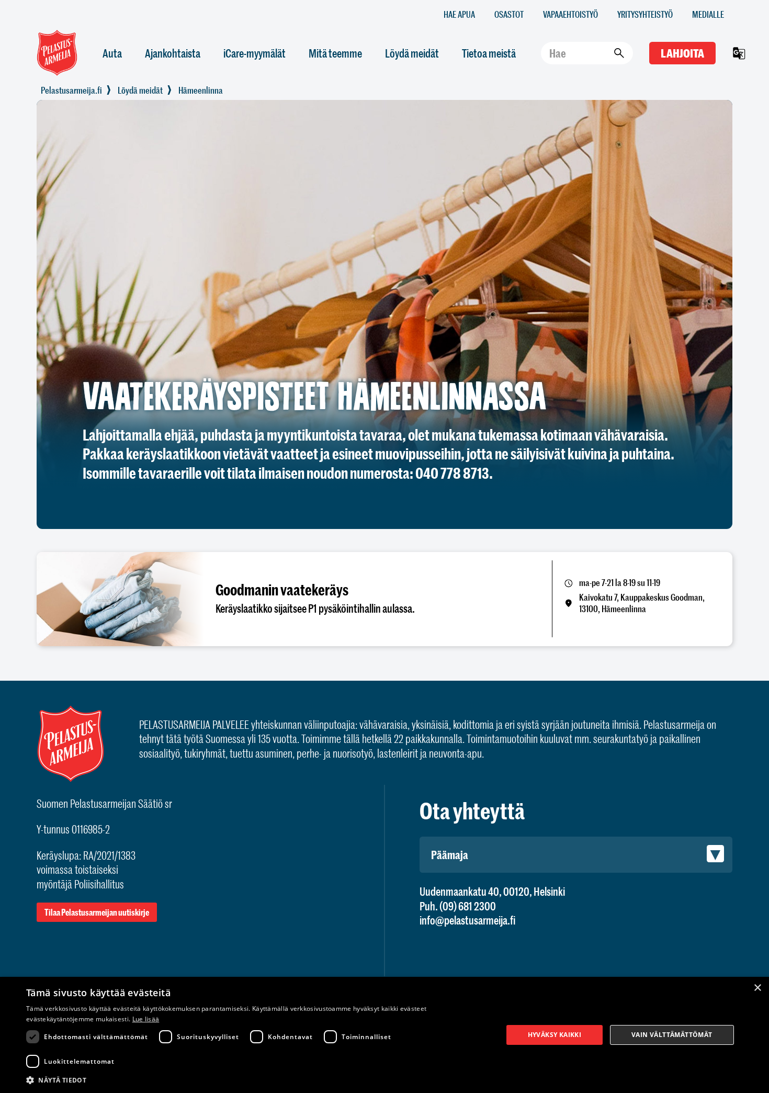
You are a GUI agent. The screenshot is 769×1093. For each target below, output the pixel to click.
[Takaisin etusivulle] (71, 90)
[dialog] (384, 1035)
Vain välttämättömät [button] (672, 1034)
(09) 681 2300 (467, 905)
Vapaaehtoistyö (570, 14)
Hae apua (459, 14)
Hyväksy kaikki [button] (555, 1034)
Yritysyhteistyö (645, 14)
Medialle (708, 14)
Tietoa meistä (489, 53)
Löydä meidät (412, 53)
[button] (257, 1079)
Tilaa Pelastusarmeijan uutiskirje (96, 912)
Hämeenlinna (200, 90)
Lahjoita (682, 53)
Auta (112, 53)
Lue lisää (146, 1019)
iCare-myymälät (254, 53)
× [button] (757, 988)
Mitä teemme (335, 53)
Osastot (509, 14)
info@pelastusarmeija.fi (467, 920)
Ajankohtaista (172, 53)
